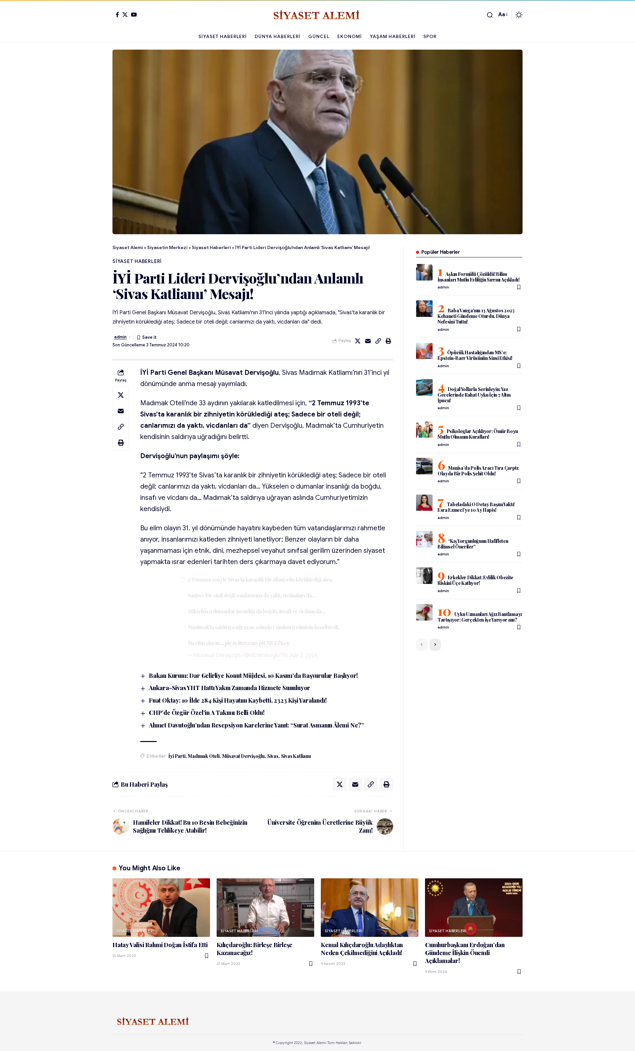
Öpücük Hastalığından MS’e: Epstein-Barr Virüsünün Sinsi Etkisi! (475, 356)
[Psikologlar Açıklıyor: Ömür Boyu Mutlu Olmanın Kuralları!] (424, 429)
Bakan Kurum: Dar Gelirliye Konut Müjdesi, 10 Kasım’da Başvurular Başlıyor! (253, 675)
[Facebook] (117, 14)
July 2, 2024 (303, 655)
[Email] (368, 341)
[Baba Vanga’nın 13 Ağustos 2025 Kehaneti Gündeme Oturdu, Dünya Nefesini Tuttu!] (424, 308)
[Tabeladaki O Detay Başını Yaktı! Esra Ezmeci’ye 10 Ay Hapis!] (424, 503)
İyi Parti (176, 756)
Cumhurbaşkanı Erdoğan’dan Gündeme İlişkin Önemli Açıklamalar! (465, 953)
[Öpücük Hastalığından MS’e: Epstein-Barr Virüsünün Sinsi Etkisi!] (424, 351)
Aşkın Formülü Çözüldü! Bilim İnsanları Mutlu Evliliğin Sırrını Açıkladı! (479, 277)
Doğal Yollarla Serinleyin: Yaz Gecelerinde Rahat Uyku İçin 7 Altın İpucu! (474, 395)
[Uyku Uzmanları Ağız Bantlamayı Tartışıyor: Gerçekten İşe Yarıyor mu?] (424, 612)
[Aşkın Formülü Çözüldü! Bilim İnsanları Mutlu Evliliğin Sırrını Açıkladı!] (424, 272)
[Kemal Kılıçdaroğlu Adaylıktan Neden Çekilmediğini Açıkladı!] (369, 907)
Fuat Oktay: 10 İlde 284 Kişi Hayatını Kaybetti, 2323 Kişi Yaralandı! (237, 700)
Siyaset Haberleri (137, 261)
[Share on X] (357, 341)
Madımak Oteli (203, 756)
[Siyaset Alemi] (317, 15)
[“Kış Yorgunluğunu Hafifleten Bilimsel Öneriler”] (424, 539)
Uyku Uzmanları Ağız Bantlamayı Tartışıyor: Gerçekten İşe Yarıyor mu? (480, 617)
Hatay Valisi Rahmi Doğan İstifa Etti (160, 945)
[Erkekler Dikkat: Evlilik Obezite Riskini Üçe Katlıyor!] (424, 575)
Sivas (272, 756)
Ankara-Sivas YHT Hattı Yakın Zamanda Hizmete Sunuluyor (229, 688)
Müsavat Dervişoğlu (243, 756)
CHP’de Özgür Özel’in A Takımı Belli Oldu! (207, 713)
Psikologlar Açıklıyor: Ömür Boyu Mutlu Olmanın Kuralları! (478, 434)
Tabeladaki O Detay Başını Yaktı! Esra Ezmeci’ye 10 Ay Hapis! (476, 507)
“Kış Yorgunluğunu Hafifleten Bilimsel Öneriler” (473, 544)
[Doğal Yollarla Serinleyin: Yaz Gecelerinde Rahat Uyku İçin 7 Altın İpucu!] (424, 387)
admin (120, 337)
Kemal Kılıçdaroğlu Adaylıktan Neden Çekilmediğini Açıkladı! (362, 949)
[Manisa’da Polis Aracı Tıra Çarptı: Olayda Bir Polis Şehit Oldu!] (424, 466)
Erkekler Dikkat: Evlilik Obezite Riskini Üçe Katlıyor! (475, 580)
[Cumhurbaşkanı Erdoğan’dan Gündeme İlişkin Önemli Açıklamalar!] (474, 907)
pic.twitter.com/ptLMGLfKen (257, 642)
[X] (125, 14)
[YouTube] (134, 14)
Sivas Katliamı (296, 756)
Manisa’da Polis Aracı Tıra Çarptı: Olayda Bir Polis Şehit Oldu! (478, 471)
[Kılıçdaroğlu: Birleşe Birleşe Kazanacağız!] (265, 907)
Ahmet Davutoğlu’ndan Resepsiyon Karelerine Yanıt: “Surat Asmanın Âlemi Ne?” (256, 725)
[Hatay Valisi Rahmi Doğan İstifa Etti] (161, 907)
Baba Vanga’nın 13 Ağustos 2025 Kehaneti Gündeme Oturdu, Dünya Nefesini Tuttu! (476, 316)
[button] (490, 15)
